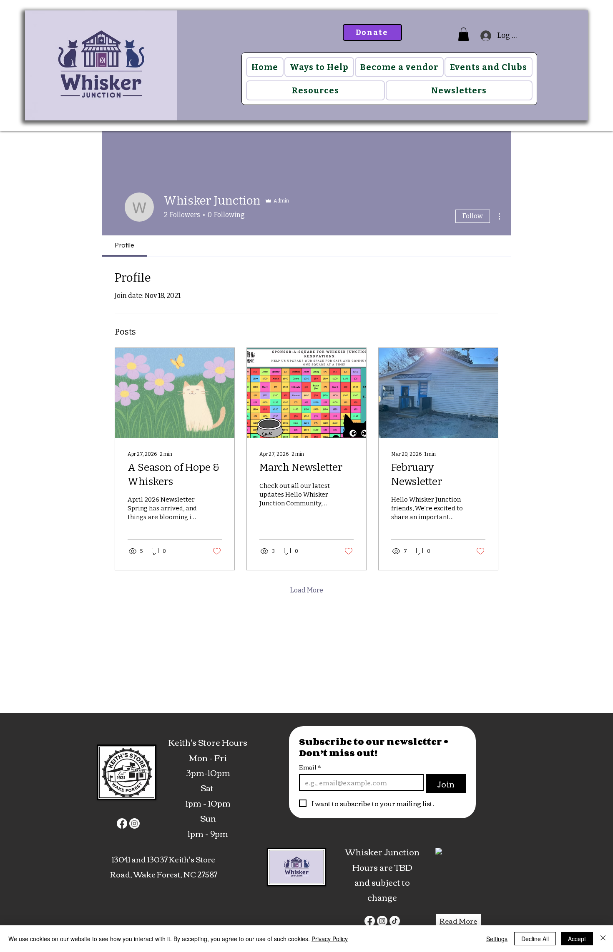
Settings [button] (496, 939)
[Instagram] (134, 823)
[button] (463, 34)
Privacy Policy (330, 939)
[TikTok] (394, 921)
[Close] (603, 938)
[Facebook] (122, 823)
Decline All (535, 939)
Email (310, 767)
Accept (577, 939)
